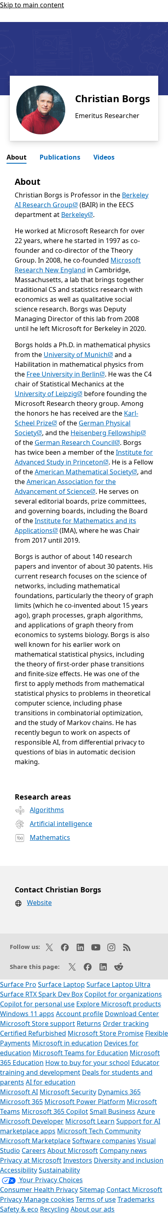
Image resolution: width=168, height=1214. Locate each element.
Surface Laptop (61, 984)
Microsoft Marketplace (35, 1140)
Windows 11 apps (27, 1013)
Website (39, 902)
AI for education (50, 1082)
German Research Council (77, 442)
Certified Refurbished (33, 1033)
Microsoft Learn (90, 1121)
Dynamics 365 (119, 1091)
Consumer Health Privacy (39, 1189)
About (17, 157)
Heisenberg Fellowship (108, 432)
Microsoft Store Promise (106, 1033)
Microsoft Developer (32, 1121)
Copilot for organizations (123, 994)
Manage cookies (49, 1199)
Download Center (132, 1013)
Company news (123, 1150)
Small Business (112, 1111)
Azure (146, 1111)
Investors (77, 1160)
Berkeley (77, 214)
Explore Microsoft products (118, 1003)
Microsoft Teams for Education (80, 1052)
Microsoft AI (19, 1091)
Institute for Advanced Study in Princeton (84, 457)
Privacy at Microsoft (31, 1160)
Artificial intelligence (61, 823)
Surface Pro (18, 984)
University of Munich (78, 354)
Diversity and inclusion (129, 1160)
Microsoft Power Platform (84, 1101)
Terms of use (96, 1199)
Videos (104, 157)
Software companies (104, 1140)
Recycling (54, 1209)
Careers (34, 1150)
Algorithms (47, 809)
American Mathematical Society (86, 471)
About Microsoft (72, 1150)
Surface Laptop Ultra (118, 984)
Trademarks (136, 1199)
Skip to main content (32, 4)
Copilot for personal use (37, 1003)
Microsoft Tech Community (99, 1130)
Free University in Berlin (66, 374)
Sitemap (92, 1189)
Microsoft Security (68, 1091)
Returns (89, 1023)
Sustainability (59, 1170)
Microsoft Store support (37, 1023)
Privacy (12, 1199)
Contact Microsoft (134, 1189)
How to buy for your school (87, 1062)
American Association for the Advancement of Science (65, 486)
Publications (60, 157)
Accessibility (18, 1170)
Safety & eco (19, 1209)
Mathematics (50, 837)
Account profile (79, 1013)
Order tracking (126, 1023)
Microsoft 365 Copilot (55, 1111)
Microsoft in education (67, 1043)
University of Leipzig (48, 393)
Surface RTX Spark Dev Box (41, 994)
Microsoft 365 (21, 1101)
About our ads (93, 1209)
